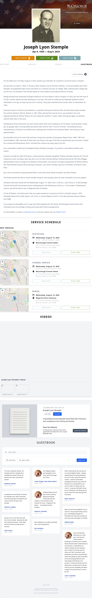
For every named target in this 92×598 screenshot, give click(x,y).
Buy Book (57, 414)
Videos (58, 64)
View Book (47, 414)
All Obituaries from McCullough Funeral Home (76, 12)
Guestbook (86, 64)
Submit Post (81, 460)
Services (32, 64)
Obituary (4, 64)
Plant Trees (75, 252)
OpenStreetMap (48, 593)
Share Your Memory (80, 430)
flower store (60, 212)
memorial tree (29, 212)
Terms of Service (51, 590)
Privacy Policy (41, 590)
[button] (14, 242)
